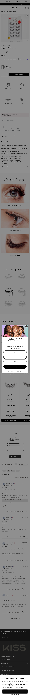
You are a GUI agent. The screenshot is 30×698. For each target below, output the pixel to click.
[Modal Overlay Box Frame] (15, 349)
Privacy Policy (19, 687)
